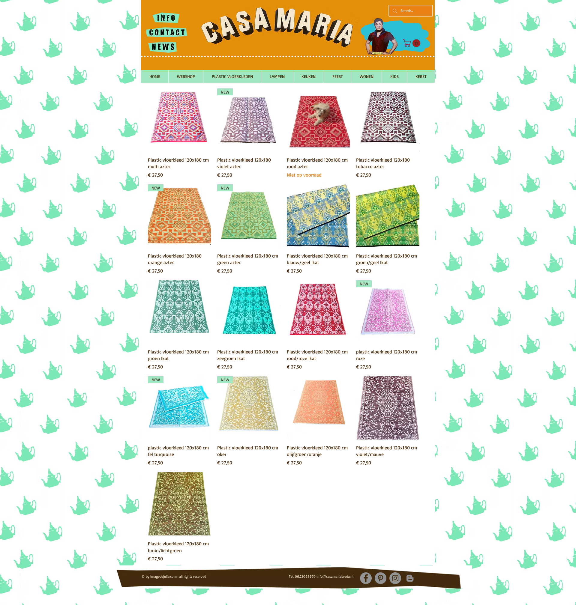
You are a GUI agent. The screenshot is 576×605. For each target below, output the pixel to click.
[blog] (410, 578)
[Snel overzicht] (179, 120)
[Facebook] (366, 578)
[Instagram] (395, 578)
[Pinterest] (380, 578)
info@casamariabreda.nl (334, 576)
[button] (412, 43)
